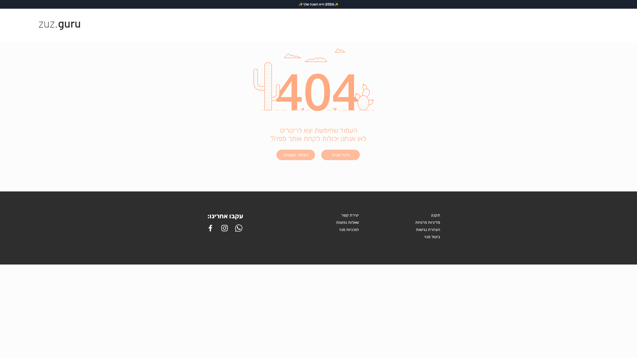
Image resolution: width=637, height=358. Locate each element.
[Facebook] (210, 228)
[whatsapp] (238, 228)
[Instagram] (224, 228)
